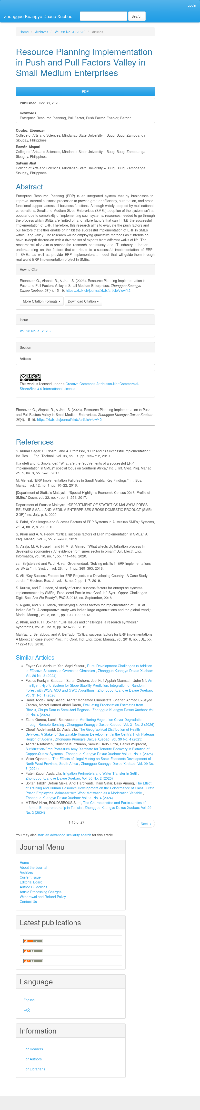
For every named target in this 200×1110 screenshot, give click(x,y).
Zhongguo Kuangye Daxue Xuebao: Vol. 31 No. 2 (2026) (110, 724)
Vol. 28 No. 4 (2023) (70, 31)
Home (24, 31)
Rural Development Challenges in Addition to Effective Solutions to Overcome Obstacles (89, 668)
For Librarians (34, 1068)
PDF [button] (85, 91)
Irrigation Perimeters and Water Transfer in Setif (100, 773)
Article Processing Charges (40, 891)
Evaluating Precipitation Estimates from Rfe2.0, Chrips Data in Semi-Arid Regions (84, 707)
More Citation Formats (41, 301)
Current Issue (30, 877)
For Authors (32, 1058)
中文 (26, 1009)
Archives (41, 31)
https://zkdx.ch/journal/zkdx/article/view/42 (98, 290)
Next (146, 823)
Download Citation (82, 301)
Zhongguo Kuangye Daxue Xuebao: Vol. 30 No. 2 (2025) (69, 778)
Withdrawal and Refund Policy (43, 896)
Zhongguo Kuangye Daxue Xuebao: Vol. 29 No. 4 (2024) (69, 797)
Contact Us (28, 901)
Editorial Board (31, 882)
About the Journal (33, 867)
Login (192, 5)
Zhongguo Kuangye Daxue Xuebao (38, 16)
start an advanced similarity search (64, 834)
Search (136, 16)
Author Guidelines (33, 886)
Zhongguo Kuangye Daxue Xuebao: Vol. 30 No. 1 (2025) (109, 753)
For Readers (33, 1048)
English (29, 999)
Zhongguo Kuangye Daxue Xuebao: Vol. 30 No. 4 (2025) (98, 739)
